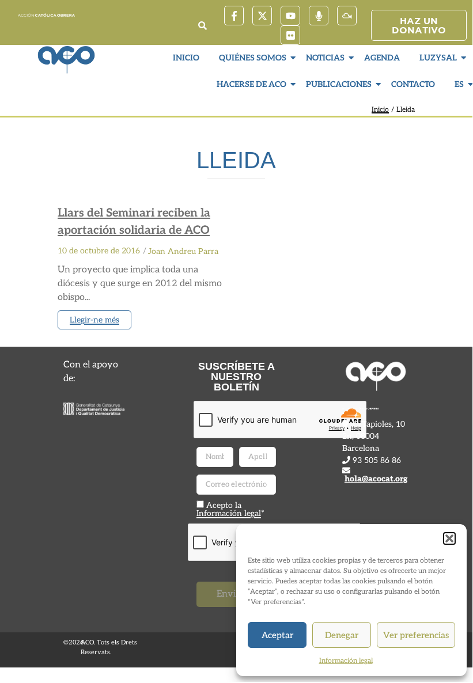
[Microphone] (318, 15)
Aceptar (277, 635)
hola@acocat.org (376, 479)
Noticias (325, 58)
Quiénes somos (252, 58)
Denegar (341, 635)
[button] (449, 538)
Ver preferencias (416, 635)
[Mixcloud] (347, 15)
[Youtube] (290, 15)
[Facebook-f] (234, 15)
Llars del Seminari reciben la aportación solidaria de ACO (134, 221)
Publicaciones (339, 84)
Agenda (382, 58)
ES (459, 84)
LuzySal (438, 58)
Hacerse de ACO (251, 84)
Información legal (346, 661)
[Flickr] (290, 35)
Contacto (413, 84)
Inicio (186, 58)
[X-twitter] (262, 15)
